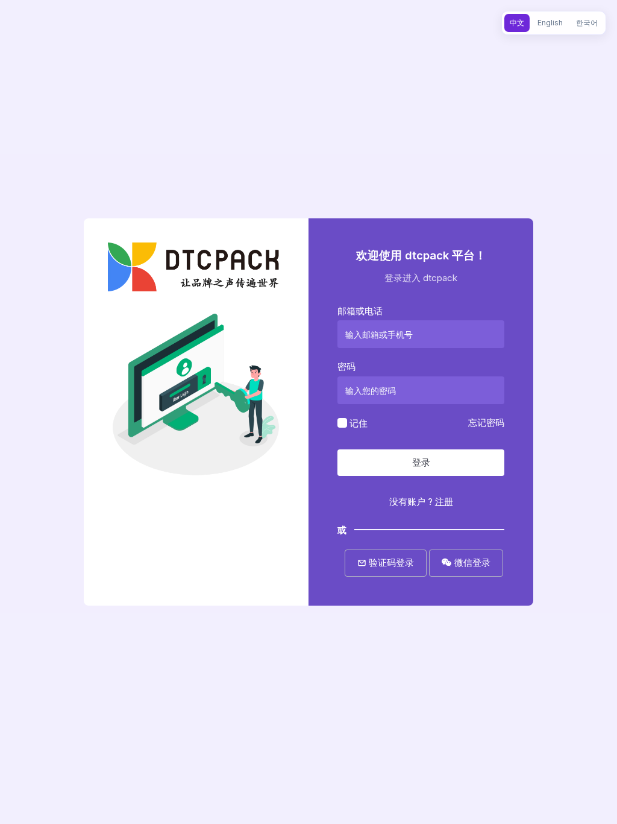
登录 (421, 462)
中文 (517, 22)
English (550, 22)
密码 (346, 366)
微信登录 (471, 562)
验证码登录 (390, 562)
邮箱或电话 (360, 311)
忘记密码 (486, 422)
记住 (358, 422)
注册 (444, 501)
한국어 (587, 22)
